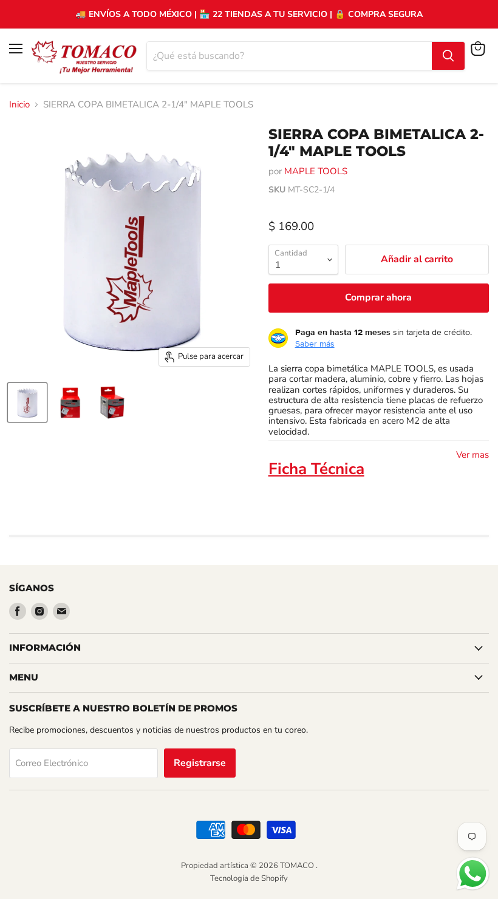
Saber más (315, 344)
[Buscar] (448, 56)
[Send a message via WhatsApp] (473, 874)
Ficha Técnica (316, 469)
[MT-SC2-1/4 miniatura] (27, 402)
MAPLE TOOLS (315, 171)
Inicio (19, 105)
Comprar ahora (378, 297)
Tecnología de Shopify (249, 878)
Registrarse (200, 763)
